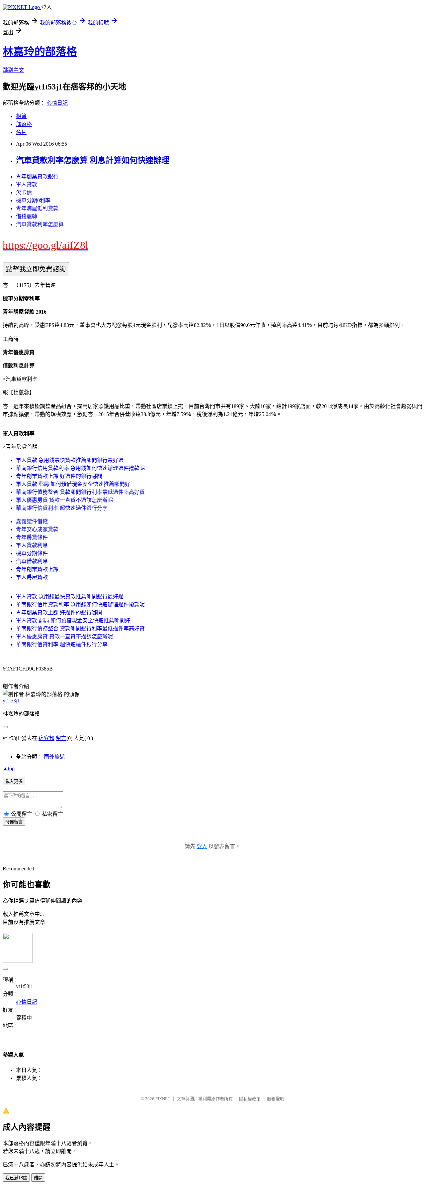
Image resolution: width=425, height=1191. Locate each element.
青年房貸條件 (32, 537)
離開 (38, 1177)
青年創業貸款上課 (37, 569)
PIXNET (162, 1098)
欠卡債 (24, 192)
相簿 (21, 116)
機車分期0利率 (33, 200)
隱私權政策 (250, 1098)
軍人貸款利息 (32, 545)
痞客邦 (46, 738)
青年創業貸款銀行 (37, 176)
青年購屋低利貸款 (37, 208)
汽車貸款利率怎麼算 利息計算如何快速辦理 (92, 160)
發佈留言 (14, 821)
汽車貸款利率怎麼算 (40, 224)
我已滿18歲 (16, 1177)
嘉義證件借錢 (32, 521)
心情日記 (57, 103)
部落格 (24, 124)
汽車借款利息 (32, 561)
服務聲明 (275, 1098)
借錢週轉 (26, 216)
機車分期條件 (32, 553)
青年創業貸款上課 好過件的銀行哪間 (59, 476)
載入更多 (14, 781)
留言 (61, 738)
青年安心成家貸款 (37, 529)
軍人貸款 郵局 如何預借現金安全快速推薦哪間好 (73, 484)
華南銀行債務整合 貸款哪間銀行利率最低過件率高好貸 (80, 492)
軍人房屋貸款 (32, 577)
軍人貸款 (26, 184)
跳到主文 (13, 70)
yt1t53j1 (11, 700)
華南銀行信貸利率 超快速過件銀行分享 (62, 508)
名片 (21, 132)
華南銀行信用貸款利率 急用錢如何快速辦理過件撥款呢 (80, 468)
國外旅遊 (54, 757)
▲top (9, 768)
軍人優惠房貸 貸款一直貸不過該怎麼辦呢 (64, 500)
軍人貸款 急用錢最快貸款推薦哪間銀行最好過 (70, 460)
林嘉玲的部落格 (40, 52)
